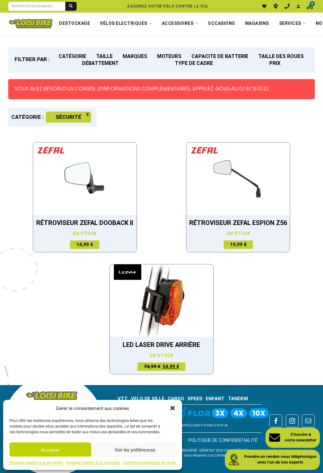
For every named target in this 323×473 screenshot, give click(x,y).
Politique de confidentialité (223, 440)
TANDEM (238, 398)
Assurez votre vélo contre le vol (168, 6)
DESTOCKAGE (74, 23)
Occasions (221, 23)
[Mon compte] (298, 6)
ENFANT (215, 398)
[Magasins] (276, 6)
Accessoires (178, 23)
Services (290, 23)
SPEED (195, 398)
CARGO (176, 398)
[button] (172, 408)
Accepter (50, 449)
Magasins (257, 23)
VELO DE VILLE (148, 398)
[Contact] (287, 6)
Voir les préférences (135, 449)
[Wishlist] (264, 6)
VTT (123, 398)
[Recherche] (71, 6)
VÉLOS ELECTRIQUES (123, 23)
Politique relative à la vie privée (36, 462)
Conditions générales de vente (149, 462)
